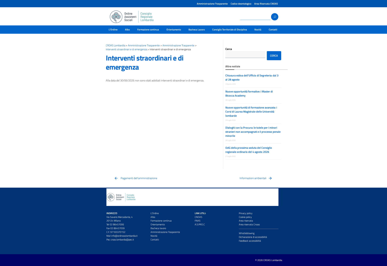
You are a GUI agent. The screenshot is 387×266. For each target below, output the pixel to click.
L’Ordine (113, 29)
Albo (127, 29)
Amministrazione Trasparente (212, 3)
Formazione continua (148, 29)
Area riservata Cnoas (249, 224)
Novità (257, 29)
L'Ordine (155, 213)
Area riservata (246, 220)
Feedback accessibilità (250, 241)
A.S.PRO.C (200, 224)
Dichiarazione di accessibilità (253, 237)
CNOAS (198, 217)
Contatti (273, 29)
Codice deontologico (241, 3)
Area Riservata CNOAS (266, 3)
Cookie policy (245, 217)
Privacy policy (245, 213)
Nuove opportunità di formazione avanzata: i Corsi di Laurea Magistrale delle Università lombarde (251, 111)
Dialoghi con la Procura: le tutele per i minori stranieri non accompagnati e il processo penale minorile (253, 132)
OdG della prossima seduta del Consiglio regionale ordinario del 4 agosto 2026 (248, 150)
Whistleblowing (246, 233)
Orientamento (173, 29)
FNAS (197, 220)
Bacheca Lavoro (197, 29)
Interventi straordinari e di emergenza (144, 62)
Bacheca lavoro (158, 228)
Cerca (228, 49)
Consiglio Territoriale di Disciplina (229, 29)
